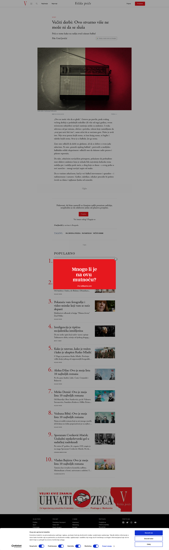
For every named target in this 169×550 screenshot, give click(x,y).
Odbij (149, 544)
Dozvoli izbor (148, 538)
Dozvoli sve (149, 533)
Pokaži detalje (107, 546)
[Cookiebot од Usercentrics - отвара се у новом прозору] (16, 546)
